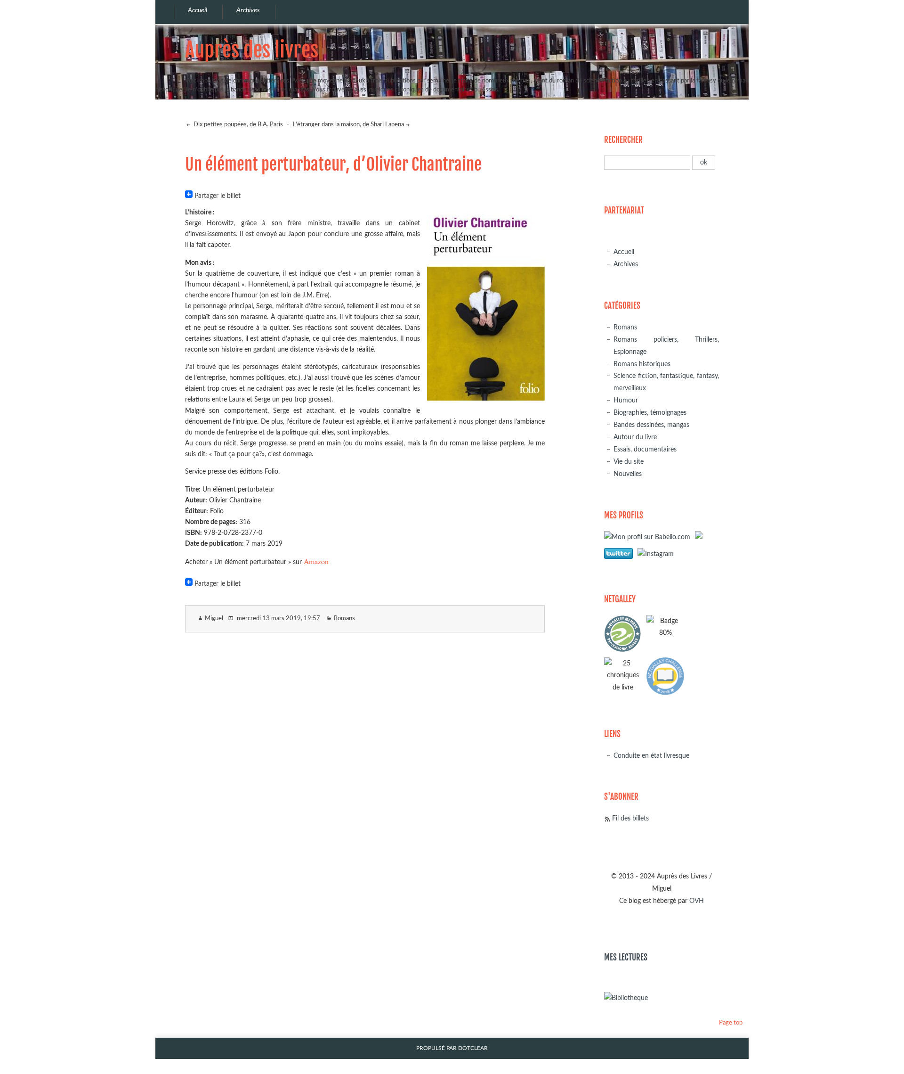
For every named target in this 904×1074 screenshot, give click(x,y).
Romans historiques (641, 364)
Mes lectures (625, 957)
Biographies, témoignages (649, 412)
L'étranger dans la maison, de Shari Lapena (348, 125)
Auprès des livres (251, 50)
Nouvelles (627, 473)
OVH (696, 900)
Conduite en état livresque (651, 755)
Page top (731, 1023)
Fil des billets (630, 818)
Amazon (316, 561)
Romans (344, 618)
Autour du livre (635, 437)
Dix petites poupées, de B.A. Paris (237, 125)
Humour (625, 400)
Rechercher (623, 140)
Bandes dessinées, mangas (651, 424)
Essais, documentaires (645, 449)
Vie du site (628, 461)
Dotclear (473, 1048)
